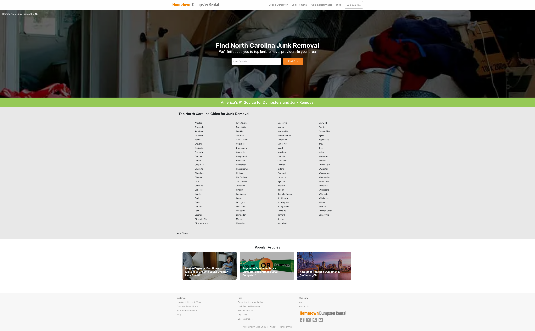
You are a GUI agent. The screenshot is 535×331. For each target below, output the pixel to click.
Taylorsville (324, 139)
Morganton (282, 139)
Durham (198, 206)
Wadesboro (324, 156)
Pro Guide (242, 314)
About (302, 302)
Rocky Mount (284, 206)
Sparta (322, 127)
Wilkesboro (324, 190)
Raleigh (281, 190)
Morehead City (284, 135)
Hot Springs (241, 177)
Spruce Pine (324, 131)
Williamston (324, 194)
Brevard (198, 144)
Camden (198, 156)
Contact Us (304, 306)
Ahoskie (198, 123)
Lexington (240, 202)
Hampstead (241, 156)
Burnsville (199, 152)
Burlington (199, 148)
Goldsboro (240, 144)
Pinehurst (282, 173)
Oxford (281, 169)
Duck (197, 198)
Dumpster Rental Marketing (250, 302)
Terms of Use (286, 327)
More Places (182, 233)
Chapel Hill (199, 164)
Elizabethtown (201, 223)
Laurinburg (241, 194)
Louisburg (240, 210)
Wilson (322, 202)
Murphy (281, 148)
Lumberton (241, 215)
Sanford (281, 215)
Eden (197, 210)
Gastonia (240, 135)
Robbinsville (283, 198)
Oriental (281, 164)
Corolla (198, 194)
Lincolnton (240, 206)
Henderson (241, 164)
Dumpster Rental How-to (188, 306)
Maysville (240, 223)
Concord (199, 190)
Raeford (281, 185)
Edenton (198, 215)
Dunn (197, 202)
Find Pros (293, 61)
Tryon (321, 148)
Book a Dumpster (278, 4)
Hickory (239, 173)
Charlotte (199, 169)
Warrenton (323, 169)
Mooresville (283, 131)
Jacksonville (241, 181)
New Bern (282, 152)
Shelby (281, 219)
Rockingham (283, 202)
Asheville (199, 135)
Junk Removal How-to (187, 310)
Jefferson (240, 185)
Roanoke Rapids (285, 194)
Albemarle (199, 127)
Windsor (322, 206)
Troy (321, 144)
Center (198, 160)
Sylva (321, 135)
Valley (321, 152)
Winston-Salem (326, 210)
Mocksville (282, 123)
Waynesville (324, 177)
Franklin (239, 131)
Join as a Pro (354, 4)
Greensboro (241, 148)
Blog (338, 4)
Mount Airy (282, 144)
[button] (302, 319)
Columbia (199, 185)
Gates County (242, 139)
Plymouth (282, 181)
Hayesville (240, 160)
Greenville (240, 152)
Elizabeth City (201, 219)
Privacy (272, 327)
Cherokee (199, 173)
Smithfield (282, 223)
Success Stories (245, 319)
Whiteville (323, 185)
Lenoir (239, 198)
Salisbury (282, 210)
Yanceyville (324, 215)
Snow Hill (323, 123)
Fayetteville (241, 123)
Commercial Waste (321, 4)
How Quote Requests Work (189, 302)
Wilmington (324, 198)
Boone (197, 139)
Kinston (239, 190)
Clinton (198, 181)
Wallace (322, 160)
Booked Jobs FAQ (246, 310)
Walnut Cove (324, 164)
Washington (324, 173)
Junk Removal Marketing (249, 306)
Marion (239, 219)
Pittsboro (282, 177)
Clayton (198, 177)
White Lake (324, 181)
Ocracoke (282, 160)
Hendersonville (243, 169)
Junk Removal (299, 4)
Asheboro (199, 131)
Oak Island (282, 156)
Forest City (241, 127)
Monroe (281, 127)
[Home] (195, 5)
